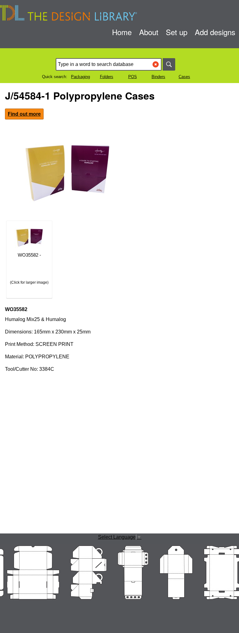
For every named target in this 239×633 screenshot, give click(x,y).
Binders (158, 76)
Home (122, 31)
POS (132, 76)
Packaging (80, 76)
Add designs (215, 31)
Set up (176, 31)
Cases (184, 76)
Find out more (24, 114)
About (148, 31)
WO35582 (16, 309)
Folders (106, 76)
